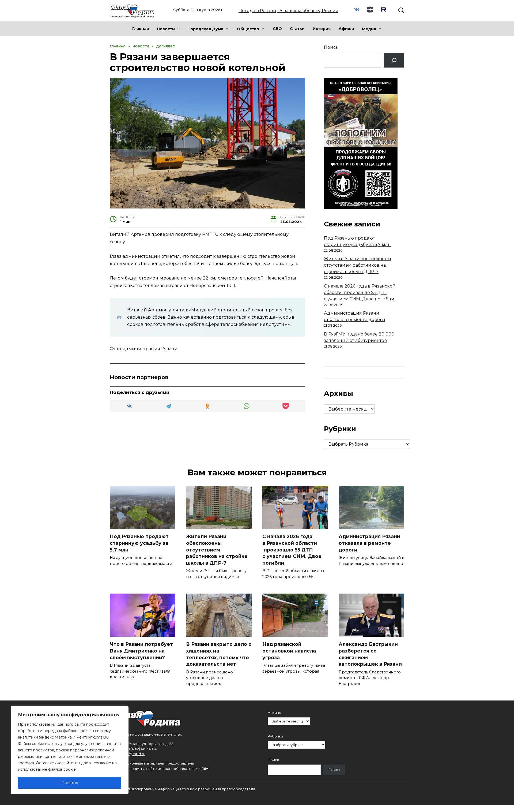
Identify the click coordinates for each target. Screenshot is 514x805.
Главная (140, 28)
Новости (166, 29)
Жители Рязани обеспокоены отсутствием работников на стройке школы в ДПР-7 (357, 265)
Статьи (297, 28)
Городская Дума (205, 29)
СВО (277, 28)
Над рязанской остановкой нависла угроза (289, 650)
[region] (69, 750)
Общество (248, 29)
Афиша (346, 28)
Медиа (369, 29)
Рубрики (275, 736)
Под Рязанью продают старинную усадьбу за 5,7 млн (139, 543)
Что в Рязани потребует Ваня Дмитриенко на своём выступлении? (141, 650)
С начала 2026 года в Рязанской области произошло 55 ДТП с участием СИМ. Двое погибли (360, 292)
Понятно (69, 782)
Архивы (275, 713)
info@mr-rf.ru (133, 754)
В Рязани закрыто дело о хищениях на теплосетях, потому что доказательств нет (219, 654)
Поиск (331, 47)
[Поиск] (394, 60)
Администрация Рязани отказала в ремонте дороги (369, 543)
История (322, 28)
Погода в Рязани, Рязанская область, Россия (288, 10)
